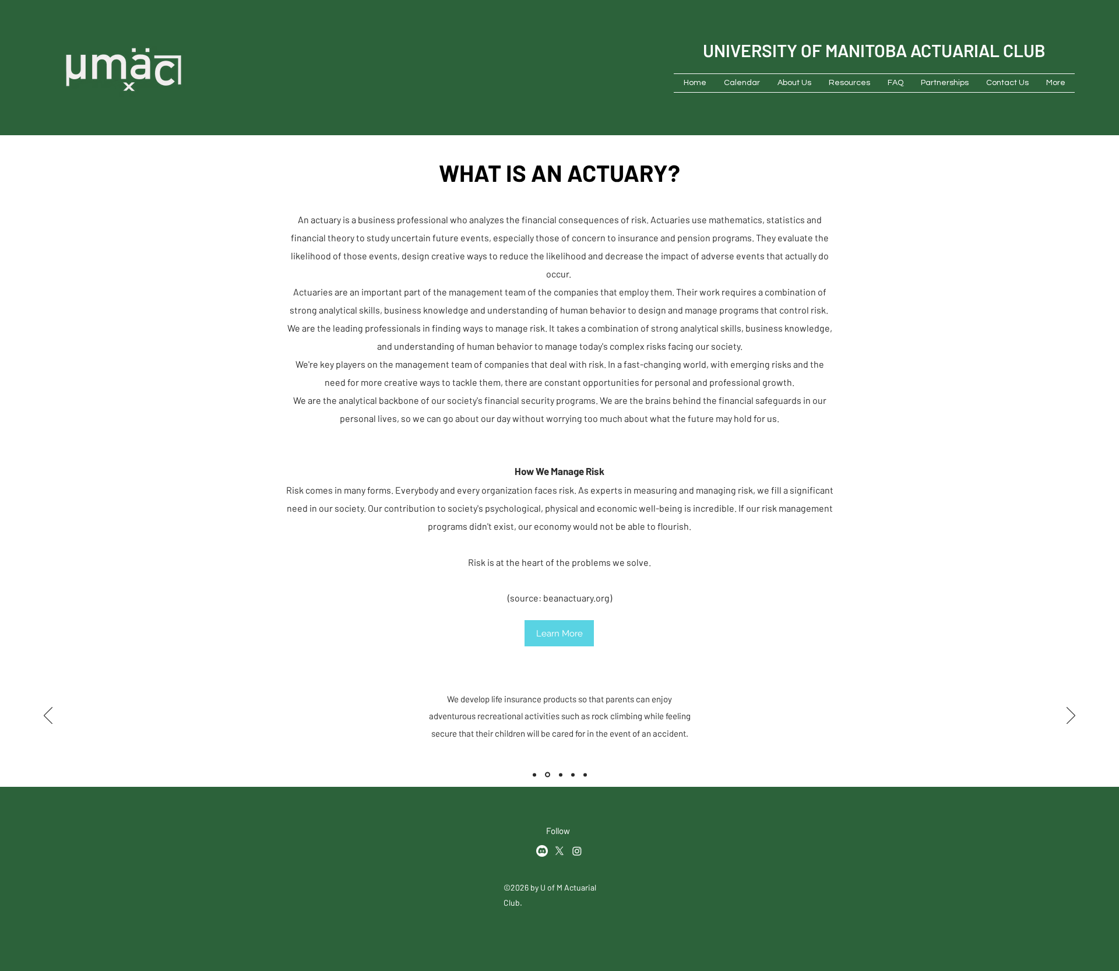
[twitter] (559, 851)
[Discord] (542, 851)
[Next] (1071, 716)
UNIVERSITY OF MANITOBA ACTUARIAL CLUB (874, 50)
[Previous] (48, 716)
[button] (794, 83)
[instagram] (577, 851)
